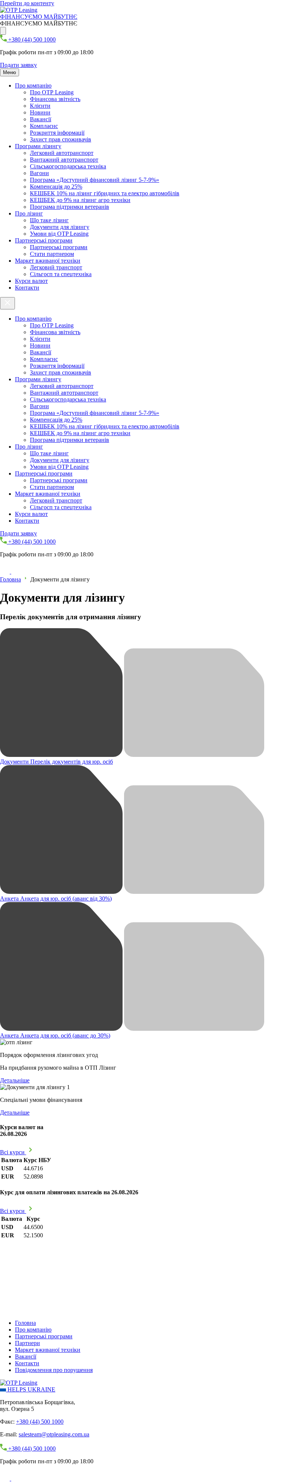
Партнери (27, 1343)
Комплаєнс (44, 126)
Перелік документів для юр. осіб (56, 761)
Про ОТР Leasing (52, 92)
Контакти (27, 287)
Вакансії (40, 119)
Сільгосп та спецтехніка (61, 274)
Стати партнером (52, 254)
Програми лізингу (38, 146)
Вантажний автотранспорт (64, 159)
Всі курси (13, 1152)
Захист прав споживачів (60, 139)
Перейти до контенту (27, 3)
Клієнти (40, 106)
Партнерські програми (43, 240)
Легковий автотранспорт (61, 153)
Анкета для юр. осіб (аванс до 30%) (55, 1035)
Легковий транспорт (56, 267)
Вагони (39, 173)
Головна (10, 579)
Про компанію (33, 85)
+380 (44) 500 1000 (40, 1421)
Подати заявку (18, 65)
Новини (40, 112)
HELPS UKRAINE (30, 1389)
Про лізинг (29, 213)
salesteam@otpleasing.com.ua (54, 1434)
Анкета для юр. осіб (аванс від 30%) (56, 898)
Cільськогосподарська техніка (68, 166)
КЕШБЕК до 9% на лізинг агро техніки (80, 200)
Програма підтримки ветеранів (69, 207)
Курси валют (31, 281)
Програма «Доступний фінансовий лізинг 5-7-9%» (94, 180)
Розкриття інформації (57, 132)
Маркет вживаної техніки (47, 260)
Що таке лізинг (49, 220)
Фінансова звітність (55, 99)
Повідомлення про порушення (54, 1370)
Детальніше (15, 1080)
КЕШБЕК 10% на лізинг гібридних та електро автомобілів (104, 193)
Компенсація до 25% (56, 186)
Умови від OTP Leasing (59, 233)
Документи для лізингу (59, 227)
